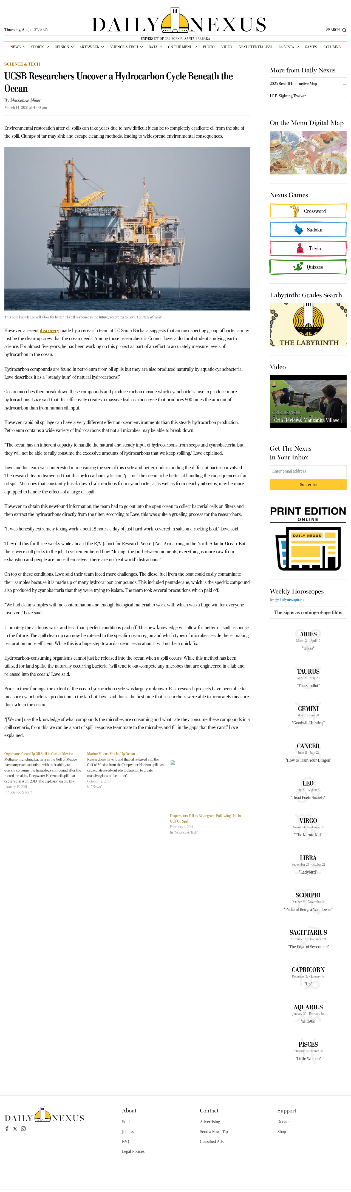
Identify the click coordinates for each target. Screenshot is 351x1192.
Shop (282, 1131)
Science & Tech (124, 47)
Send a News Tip (214, 1131)
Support (287, 1110)
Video (226, 47)
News (15, 47)
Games (311, 47)
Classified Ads (211, 1141)
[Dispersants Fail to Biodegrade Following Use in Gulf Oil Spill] (208, 782)
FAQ (125, 1141)
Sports (37, 47)
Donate (284, 1121)
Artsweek (89, 47)
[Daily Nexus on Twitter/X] (15, 1128)
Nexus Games (289, 194)
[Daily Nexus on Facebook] (6, 1128)
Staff (126, 1121)
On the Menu (180, 47)
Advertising (210, 1121)
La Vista (287, 47)
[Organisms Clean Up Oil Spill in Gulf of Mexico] (45, 773)
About (129, 1110)
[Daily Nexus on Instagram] (23, 1128)
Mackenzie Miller (25, 100)
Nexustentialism (255, 47)
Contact (209, 1110)
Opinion (62, 47)
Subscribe (308, 484)
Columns (332, 47)
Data (153, 47)
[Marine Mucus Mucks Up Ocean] (128, 770)
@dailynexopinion (290, 599)
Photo (209, 47)
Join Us (128, 1131)
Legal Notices (133, 1151)
